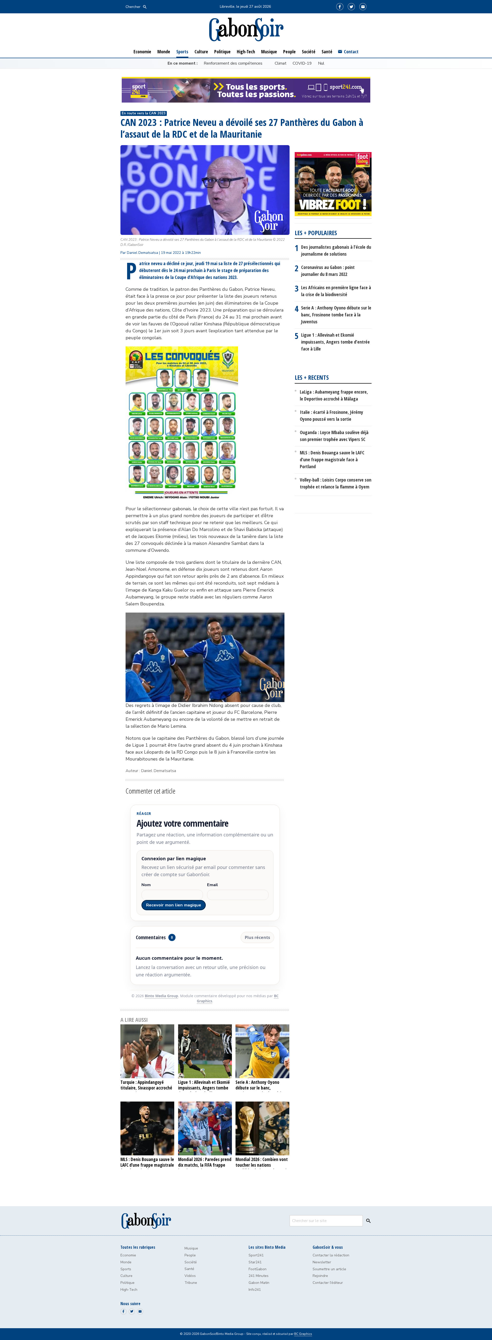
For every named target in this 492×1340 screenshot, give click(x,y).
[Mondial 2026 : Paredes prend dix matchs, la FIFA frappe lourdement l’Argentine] (205, 1128)
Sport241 (256, 1255)
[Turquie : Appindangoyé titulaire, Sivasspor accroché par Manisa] (147, 1051)
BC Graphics (303, 1334)
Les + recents (312, 377)
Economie (128, 1255)
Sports (125, 1269)
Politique (127, 1282)
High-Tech (128, 1289)
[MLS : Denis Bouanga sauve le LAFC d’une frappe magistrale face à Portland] (147, 1128)
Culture (126, 1275)
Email (212, 885)
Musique (191, 1248)
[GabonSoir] (246, 29)
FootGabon (257, 1269)
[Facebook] (339, 6)
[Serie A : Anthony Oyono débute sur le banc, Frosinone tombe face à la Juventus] (262, 1051)
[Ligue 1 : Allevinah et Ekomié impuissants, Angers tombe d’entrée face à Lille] (205, 1051)
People (190, 1255)
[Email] (362, 6)
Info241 (255, 1289)
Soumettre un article (329, 1269)
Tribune (190, 1282)
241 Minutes (259, 1275)
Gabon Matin (259, 1282)
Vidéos (190, 1275)
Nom (146, 885)
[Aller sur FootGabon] (333, 185)
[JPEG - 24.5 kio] (205, 616)
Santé (189, 1268)
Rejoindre (320, 1275)
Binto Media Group (161, 995)
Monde (125, 1262)
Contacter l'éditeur (328, 1282)
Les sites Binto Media (267, 1247)
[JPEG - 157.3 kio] (182, 350)
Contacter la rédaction (331, 1255)
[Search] (367, 1221)
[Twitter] (351, 6)
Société (190, 1262)
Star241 (255, 1262)
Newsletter (322, 1262)
